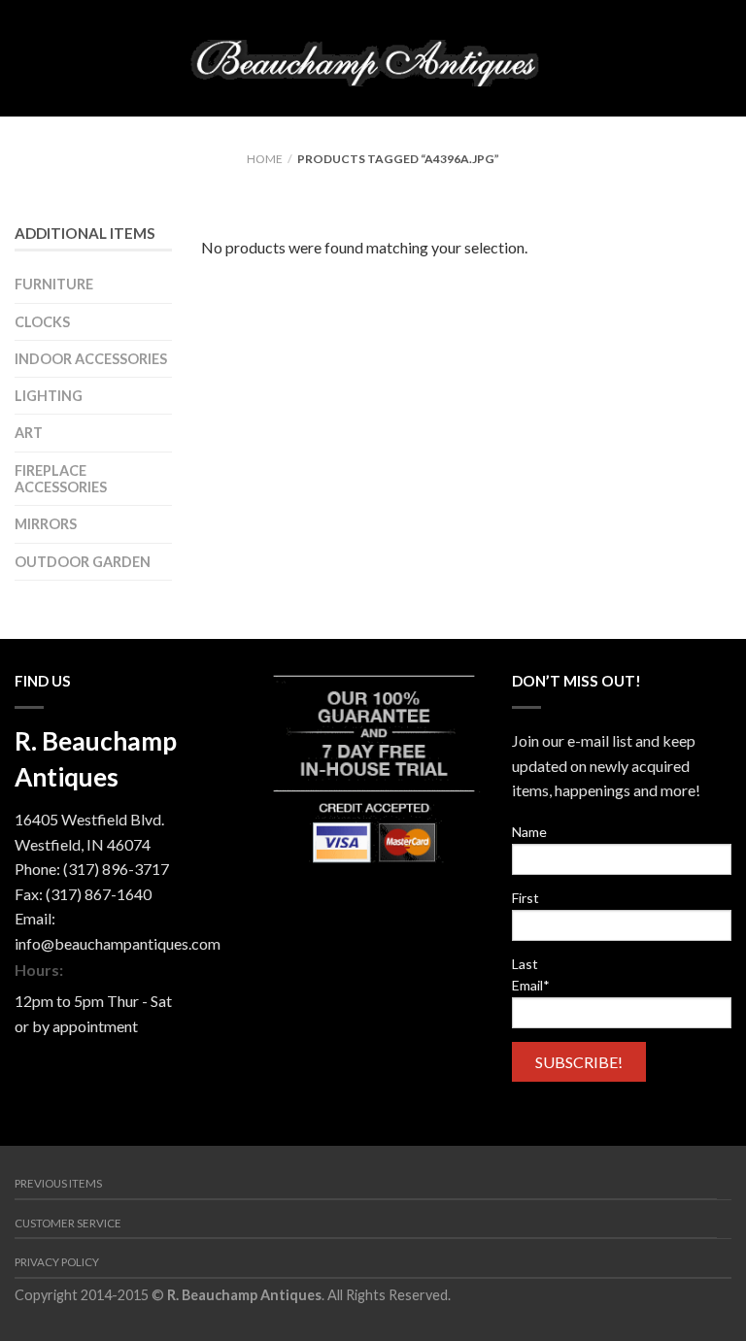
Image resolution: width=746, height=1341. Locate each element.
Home (265, 158)
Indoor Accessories (91, 359)
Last (525, 963)
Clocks (42, 322)
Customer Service (68, 1223)
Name (529, 831)
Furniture (54, 284)
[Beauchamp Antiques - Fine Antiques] (372, 58)
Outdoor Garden (83, 561)
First (525, 897)
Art (29, 432)
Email (531, 985)
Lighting (49, 395)
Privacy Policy (57, 1262)
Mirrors (46, 524)
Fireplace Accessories (61, 478)
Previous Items (58, 1183)
